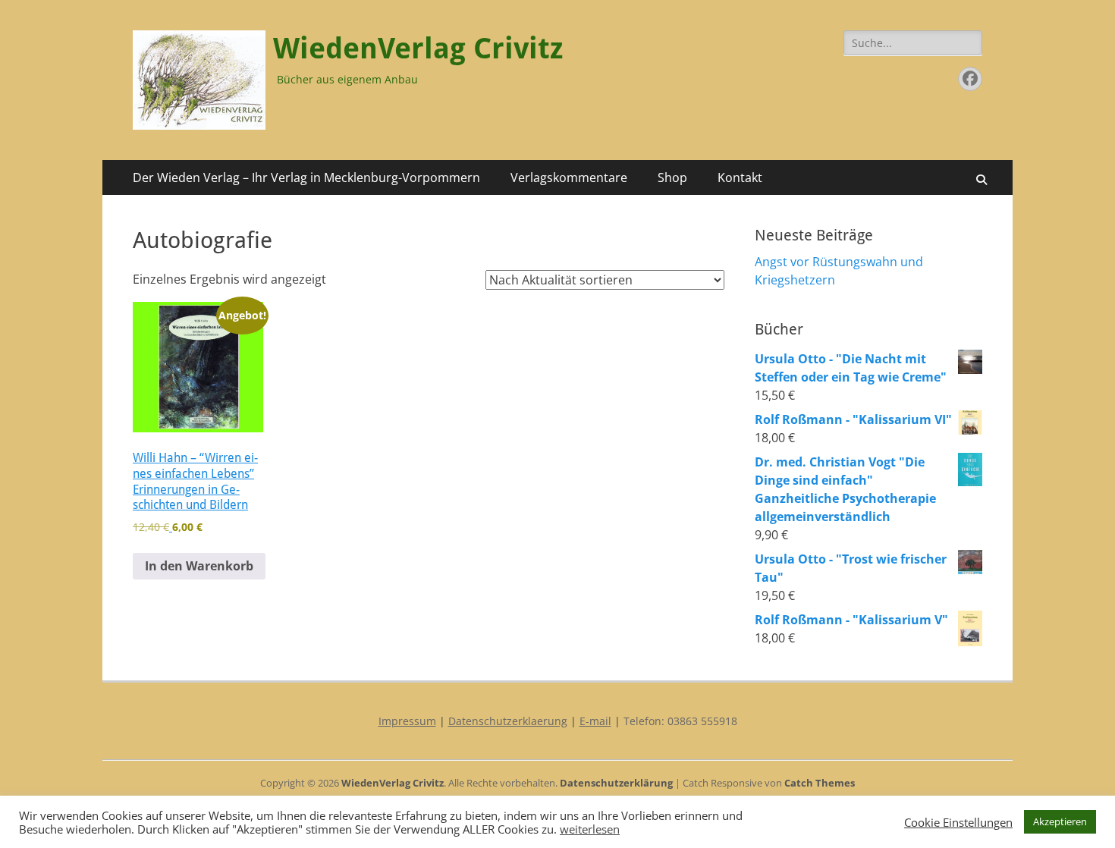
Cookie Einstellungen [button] (958, 822)
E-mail (595, 721)
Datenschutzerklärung (616, 783)
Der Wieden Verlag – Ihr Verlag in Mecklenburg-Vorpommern (306, 177)
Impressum (407, 721)
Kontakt (740, 177)
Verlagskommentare (568, 177)
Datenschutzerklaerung (507, 721)
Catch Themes (819, 783)
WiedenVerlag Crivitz (418, 48)
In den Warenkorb (199, 565)
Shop (672, 177)
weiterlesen (590, 829)
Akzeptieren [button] (1060, 821)
